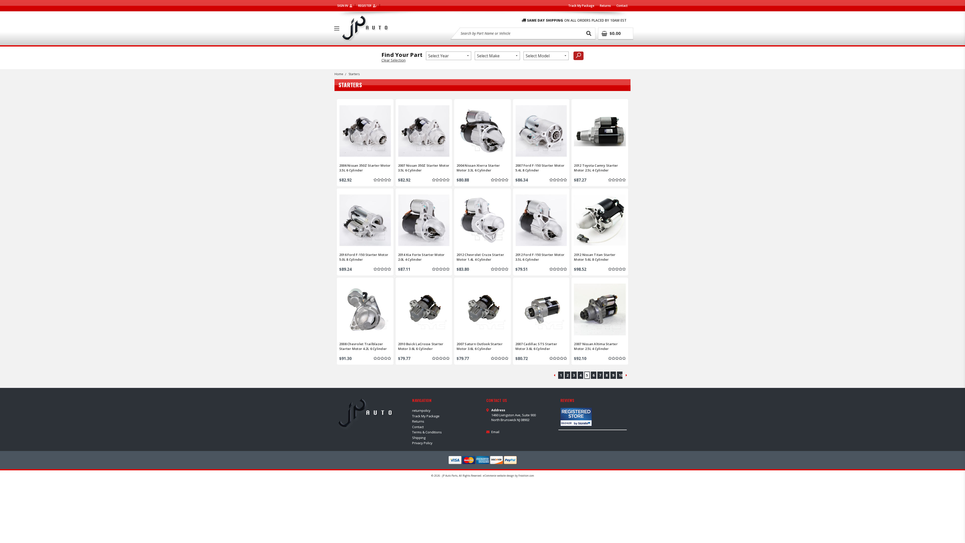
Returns (605, 6)
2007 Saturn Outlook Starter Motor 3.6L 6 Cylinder (480, 346)
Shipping (418, 437)
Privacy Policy (422, 443)
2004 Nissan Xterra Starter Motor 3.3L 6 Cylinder (478, 167)
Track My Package (581, 6)
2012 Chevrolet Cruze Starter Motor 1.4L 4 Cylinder (480, 256)
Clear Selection (393, 60)
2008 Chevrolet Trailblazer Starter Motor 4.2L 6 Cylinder (363, 346)
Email (495, 432)
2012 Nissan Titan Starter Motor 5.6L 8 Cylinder (594, 256)
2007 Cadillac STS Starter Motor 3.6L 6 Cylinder (536, 346)
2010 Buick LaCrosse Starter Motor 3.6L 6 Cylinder (421, 346)
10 (620, 375)
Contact (622, 6)
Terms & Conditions (427, 432)
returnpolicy (421, 410)
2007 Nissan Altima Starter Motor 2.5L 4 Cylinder (596, 346)
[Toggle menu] (336, 28)
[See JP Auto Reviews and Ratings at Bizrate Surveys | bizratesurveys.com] (576, 417)
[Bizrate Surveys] (585, 423)
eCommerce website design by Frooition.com (508, 475)
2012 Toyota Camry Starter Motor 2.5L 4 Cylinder (596, 167)
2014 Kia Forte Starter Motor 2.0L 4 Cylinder (421, 256)
